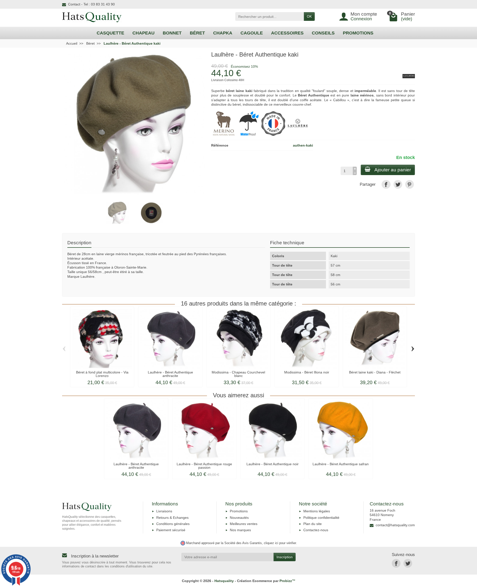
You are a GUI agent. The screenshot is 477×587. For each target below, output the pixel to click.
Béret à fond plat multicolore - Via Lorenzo (102, 374)
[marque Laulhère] (298, 123)
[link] (386, 184)
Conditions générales (173, 524)
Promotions (239, 511)
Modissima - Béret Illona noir (306, 372)
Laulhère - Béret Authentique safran (341, 464)
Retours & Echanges (172, 518)
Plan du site (312, 524)
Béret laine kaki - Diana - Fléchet (374, 372)
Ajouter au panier (392, 169)
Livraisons (164, 511)
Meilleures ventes (243, 524)
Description (79, 242)
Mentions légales (316, 511)
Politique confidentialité (321, 518)
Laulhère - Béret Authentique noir (272, 464)
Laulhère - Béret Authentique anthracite (170, 374)
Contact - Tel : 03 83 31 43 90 (91, 4)
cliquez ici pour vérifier (280, 543)
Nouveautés (239, 518)
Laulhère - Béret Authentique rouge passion (204, 465)
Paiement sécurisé (170, 530)
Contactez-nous (315, 530)
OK (309, 16)
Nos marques (240, 530)
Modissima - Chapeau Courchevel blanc (238, 374)
